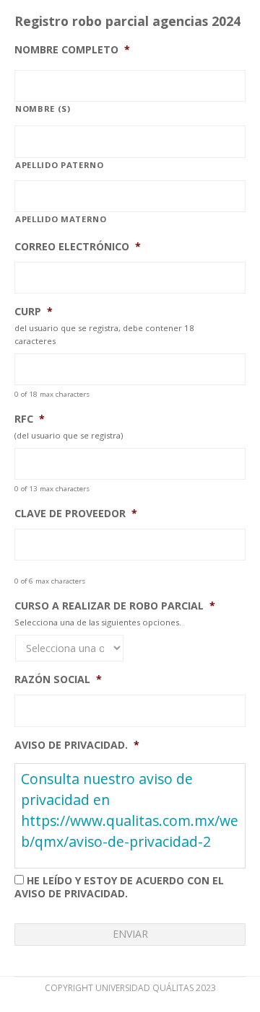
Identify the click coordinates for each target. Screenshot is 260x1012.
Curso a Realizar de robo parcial (114, 605)
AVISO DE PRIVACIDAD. (76, 745)
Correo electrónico (77, 246)
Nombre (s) (43, 108)
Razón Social (58, 679)
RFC (29, 419)
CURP (33, 311)
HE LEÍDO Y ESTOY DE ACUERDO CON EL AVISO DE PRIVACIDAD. (119, 887)
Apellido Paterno (59, 164)
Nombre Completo (72, 49)
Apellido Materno (61, 219)
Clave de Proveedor (75, 513)
